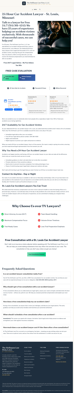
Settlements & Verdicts (45, 355)
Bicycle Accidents (28, 362)
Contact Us (42, 358)
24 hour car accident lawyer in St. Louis (24, 128)
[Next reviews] (69, 105)
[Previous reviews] (26, 105)
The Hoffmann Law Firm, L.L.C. (14, 102)
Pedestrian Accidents (29, 359)
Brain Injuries (27, 370)
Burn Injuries (27, 373)
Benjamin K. (53, 97)
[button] (40, 9)
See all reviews (8, 109)
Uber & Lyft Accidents (29, 364)
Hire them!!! (31, 103)
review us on (17, 109)
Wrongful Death (28, 375)
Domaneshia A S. (32, 97)
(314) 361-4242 (34, 136)
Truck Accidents (28, 353)
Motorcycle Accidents (29, 356)
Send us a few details (61, 361)
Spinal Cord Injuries (28, 367)
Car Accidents (27, 351)
